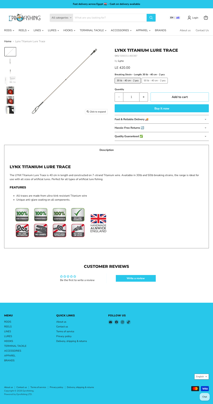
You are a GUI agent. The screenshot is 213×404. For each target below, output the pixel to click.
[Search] (151, 18)
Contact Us (202, 30)
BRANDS (160, 30)
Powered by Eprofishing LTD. (18, 394)
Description (107, 150)
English (200, 376)
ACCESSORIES (120, 30)
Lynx (121, 61)
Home (7, 41)
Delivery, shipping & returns (71, 341)
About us (185, 30)
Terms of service (65, 331)
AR (178, 18)
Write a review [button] (136, 278)
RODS (8, 30)
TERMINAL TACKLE (92, 30)
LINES (38, 30)
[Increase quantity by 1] (143, 97)
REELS (23, 30)
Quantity (119, 89)
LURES (52, 30)
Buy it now (161, 108)
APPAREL (142, 30)
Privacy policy (64, 336)
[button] (10, 51)
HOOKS (68, 30)
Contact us (62, 326)
